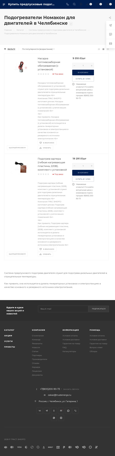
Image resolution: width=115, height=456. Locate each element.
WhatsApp (54, 418)
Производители (39, 359)
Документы (37, 375)
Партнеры (37, 355)
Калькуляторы (69, 351)
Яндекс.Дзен (61, 418)
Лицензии (37, 371)
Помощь (95, 330)
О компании (38, 335)
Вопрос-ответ (96, 347)
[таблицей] (108, 49)
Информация (71, 330)
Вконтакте (40, 411)
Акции (8, 335)
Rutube (61, 411)
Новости (36, 347)
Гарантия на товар (71, 343)
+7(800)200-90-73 (50, 389)
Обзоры (93, 351)
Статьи (35, 351)
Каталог (9, 330)
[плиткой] (99, 49)
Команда (36, 339)
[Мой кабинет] (81, 4)
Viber (75, 411)
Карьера (36, 367)
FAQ (64, 347)
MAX (68, 411)
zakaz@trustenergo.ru (59, 395)
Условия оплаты (70, 335)
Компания (38, 330)
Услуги (8, 341)
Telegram (47, 411)
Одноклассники (54, 411)
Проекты (9, 347)
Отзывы (35, 363)
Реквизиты (37, 343)
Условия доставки (71, 339)
